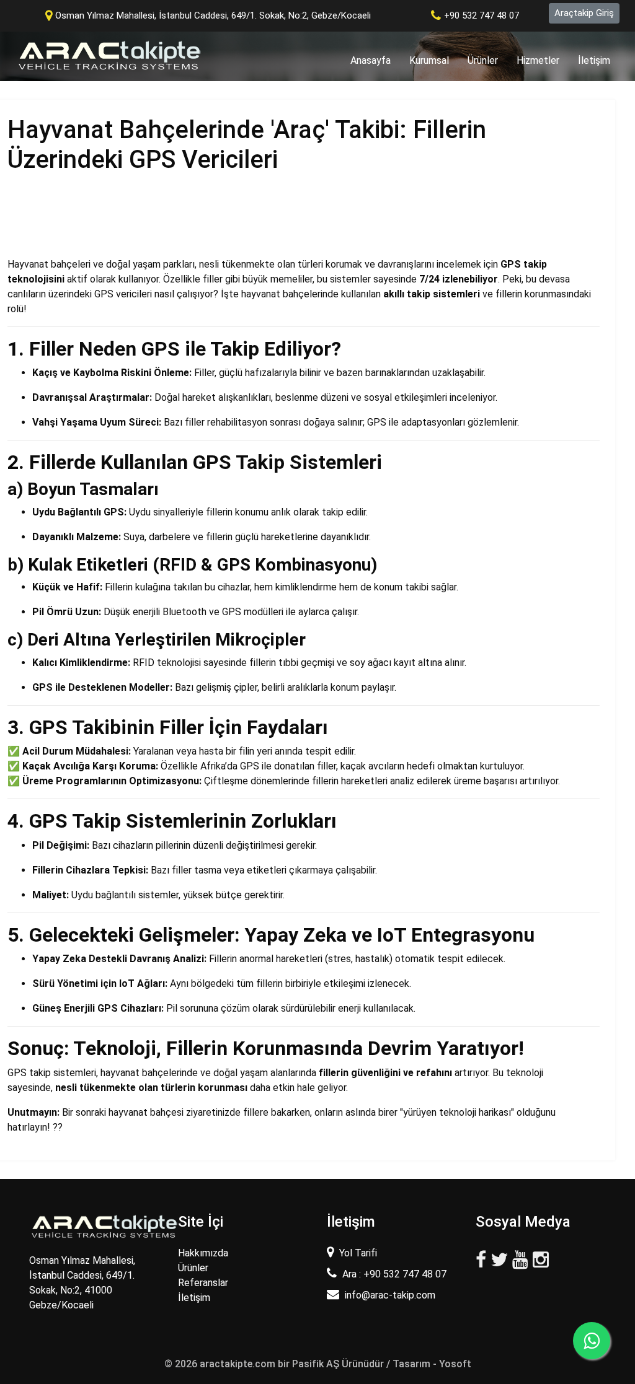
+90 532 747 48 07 (481, 15)
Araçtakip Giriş (584, 13)
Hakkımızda (203, 1253)
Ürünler (483, 60)
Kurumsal (429, 60)
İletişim (594, 60)
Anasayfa (375, 60)
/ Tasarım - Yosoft (428, 1364)
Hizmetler (538, 60)
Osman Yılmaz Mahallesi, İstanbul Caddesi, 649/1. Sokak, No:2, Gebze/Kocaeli (213, 15)
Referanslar (203, 1283)
